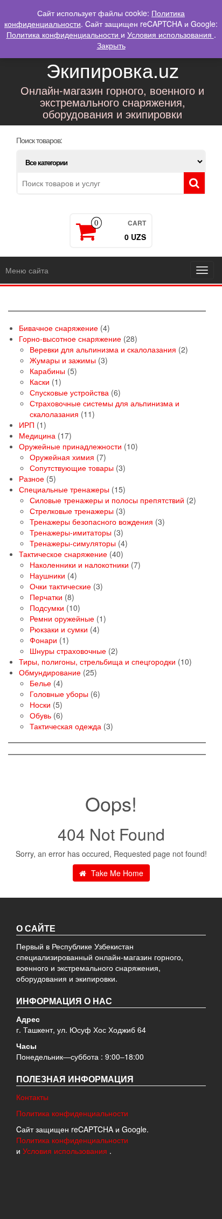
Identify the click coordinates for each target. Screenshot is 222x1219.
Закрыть (111, 45)
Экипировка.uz (112, 69)
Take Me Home (116, 873)
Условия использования (66, 1150)
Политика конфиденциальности (72, 1113)
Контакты (32, 1096)
